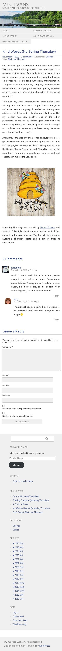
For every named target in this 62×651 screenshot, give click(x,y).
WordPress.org (19, 624)
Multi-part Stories (43, 36)
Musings (49, 57)
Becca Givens (47, 227)
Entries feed (18, 616)
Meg (16, 299)
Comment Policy (42, 31)
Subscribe (16, 465)
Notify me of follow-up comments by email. (22, 409)
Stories (16, 530)
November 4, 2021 (10, 57)
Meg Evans (15, 4)
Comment (7, 347)
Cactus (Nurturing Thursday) (25, 496)
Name (5, 375)
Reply (56, 296)
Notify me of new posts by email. (17, 416)
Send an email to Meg (23, 481)
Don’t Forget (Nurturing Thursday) (28, 512)
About (5, 31)
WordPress (44, 646)
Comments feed (20, 620)
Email (5, 385)
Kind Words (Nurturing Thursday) (29, 52)
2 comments (27, 57)
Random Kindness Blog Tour (15, 44)
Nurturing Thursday (17, 59)
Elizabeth (16, 267)
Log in (15, 612)
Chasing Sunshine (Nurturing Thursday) (31, 500)
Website (6, 396)
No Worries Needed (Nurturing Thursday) (31, 508)
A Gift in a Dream (20, 504)
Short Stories (9, 36)
